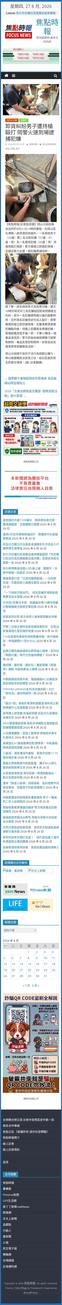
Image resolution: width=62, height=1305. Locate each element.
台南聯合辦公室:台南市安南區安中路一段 (28, 1120)
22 (29, 970)
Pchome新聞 (11, 1195)
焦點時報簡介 (11, 1137)
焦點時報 (47, 26)
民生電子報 (10, 1248)
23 (37, 970)
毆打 (18, 148)
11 (53, 958)
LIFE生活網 (10, 1201)
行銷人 (7, 1230)
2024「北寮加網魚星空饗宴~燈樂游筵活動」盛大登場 (30, 393)
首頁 (5, 1162)
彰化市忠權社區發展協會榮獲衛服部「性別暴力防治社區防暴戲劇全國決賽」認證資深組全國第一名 (31, 558)
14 (21, 964)
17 (45, 964)
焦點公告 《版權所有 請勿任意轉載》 (26, 1132)
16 (37, 964)
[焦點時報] (6, 75)
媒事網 (7, 1212)
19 (5, 970)
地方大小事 (12, 120)
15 (29, 964)
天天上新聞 (10, 1219)
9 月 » (35, 985)
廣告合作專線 (11, 1126)
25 (53, 970)
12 (5, 964)
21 (21, 970)
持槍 (13, 148)
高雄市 (24, 120)
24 (45, 970)
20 (13, 970)
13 (13, 964)
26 (5, 976)
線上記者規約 (11, 1149)
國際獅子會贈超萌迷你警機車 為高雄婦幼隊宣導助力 (30, 380)
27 (13, 976)
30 (37, 976)
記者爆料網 (10, 1266)
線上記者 (8, 1144)
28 (21, 976)
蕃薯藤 (7, 1189)
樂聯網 (7, 1254)
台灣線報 (8, 1260)
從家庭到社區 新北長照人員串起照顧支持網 (30, 617)
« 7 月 (26, 985)
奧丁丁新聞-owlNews (16, 1207)
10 (45, 958)
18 (53, 964)
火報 (5, 1242)
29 (29, 976)
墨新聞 (7, 1236)
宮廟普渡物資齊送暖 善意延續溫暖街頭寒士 (31, 847)
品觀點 (7, 1224)
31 (45, 976)
